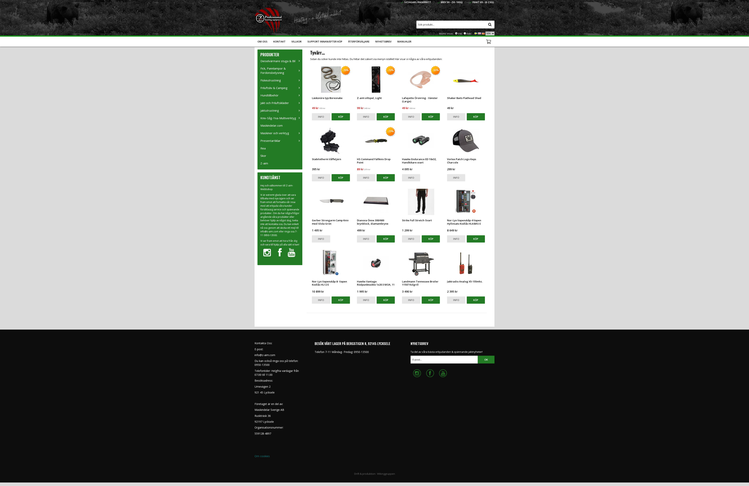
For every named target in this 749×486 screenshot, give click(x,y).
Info (321, 116)
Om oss (262, 41)
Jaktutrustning (269, 110)
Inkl (460, 33)
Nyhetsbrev (383, 41)
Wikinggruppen (386, 473)
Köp (340, 116)
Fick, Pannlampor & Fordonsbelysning (273, 70)
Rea (263, 148)
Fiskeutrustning (270, 80)
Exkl (469, 33)
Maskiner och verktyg (274, 133)
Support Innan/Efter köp (324, 41)
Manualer (404, 41)
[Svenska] (475, 33)
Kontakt (279, 41)
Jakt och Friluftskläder (274, 103)
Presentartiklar (270, 141)
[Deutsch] (483, 33)
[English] (479, 33)
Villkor (296, 41)
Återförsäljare (358, 41)
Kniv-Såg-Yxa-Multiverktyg (278, 118)
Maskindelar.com (271, 125)
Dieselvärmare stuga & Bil (277, 61)
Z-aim (264, 163)
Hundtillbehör (269, 95)
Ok (486, 359)
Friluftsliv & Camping (274, 88)
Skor (263, 156)
